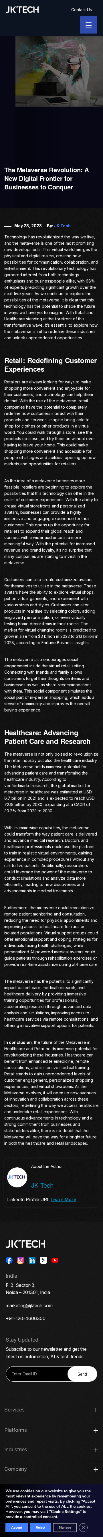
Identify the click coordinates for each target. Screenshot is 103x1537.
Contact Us (81, 9)
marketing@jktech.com (29, 1305)
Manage (65, 1527)
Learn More (63, 1199)
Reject (40, 1527)
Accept (16, 1527)
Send (82, 1374)
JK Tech (62, 225)
